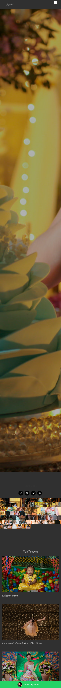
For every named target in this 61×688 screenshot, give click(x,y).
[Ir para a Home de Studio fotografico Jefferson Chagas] (9, 4)
